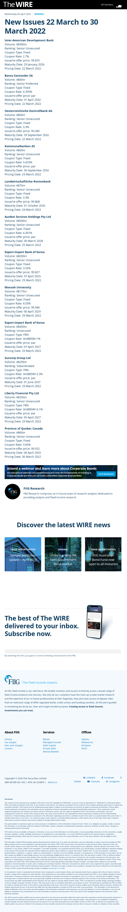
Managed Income (52, 742)
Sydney (85, 739)
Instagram (114, 781)
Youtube (95, 781)
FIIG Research (34, 488)
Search (120, 3)
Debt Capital (49, 745)
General (39, 14)
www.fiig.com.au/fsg (57, 868)
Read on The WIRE (23, 569)
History (8, 739)
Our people (10, 742)
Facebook (109, 777)
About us (52, 782)
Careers (9, 748)
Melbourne (87, 742)
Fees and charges (14, 745)
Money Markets (51, 751)
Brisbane (86, 745)
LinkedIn (90, 777)
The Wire (19, 5)
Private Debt (49, 748)
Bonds (46, 739)
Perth (84, 748)
